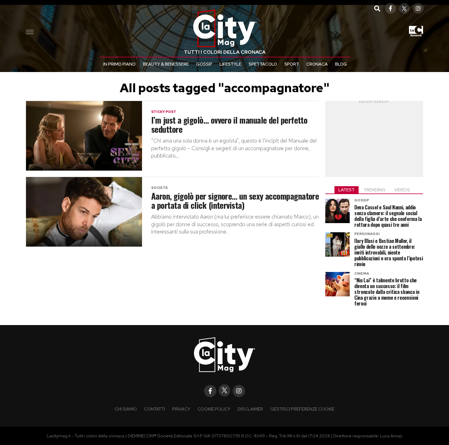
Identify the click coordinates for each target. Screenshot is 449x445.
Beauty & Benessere (166, 64)
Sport (291, 64)
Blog (341, 64)
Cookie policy (214, 409)
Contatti (154, 409)
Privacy (181, 409)
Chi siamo (126, 409)
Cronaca (317, 64)
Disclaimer (250, 409)
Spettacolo (263, 64)
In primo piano (119, 64)
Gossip (204, 64)
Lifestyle (230, 64)
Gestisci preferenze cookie (302, 409)
